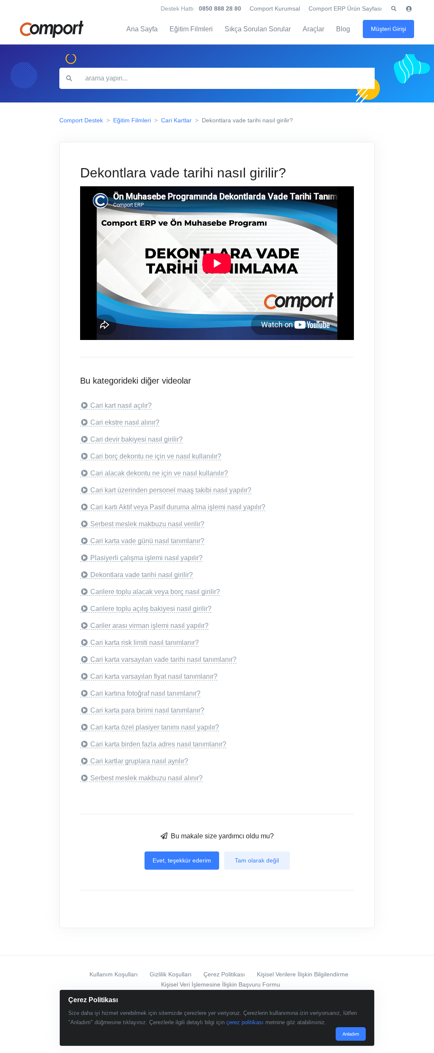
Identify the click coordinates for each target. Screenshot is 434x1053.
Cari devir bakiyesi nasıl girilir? (136, 439)
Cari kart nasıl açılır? (121, 405)
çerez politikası (245, 1022)
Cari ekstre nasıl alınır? (124, 422)
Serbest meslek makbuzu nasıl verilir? (147, 524)
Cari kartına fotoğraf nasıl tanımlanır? (145, 693)
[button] (394, 9)
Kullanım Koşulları (113, 974)
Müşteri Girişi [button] (388, 28)
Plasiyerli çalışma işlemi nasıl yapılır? (146, 557)
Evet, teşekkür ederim (182, 860)
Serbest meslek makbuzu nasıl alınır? (146, 778)
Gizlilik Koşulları (171, 974)
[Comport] (51, 29)
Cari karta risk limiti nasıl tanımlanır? (144, 642)
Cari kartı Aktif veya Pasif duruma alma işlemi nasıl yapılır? (177, 507)
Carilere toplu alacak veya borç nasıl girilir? (155, 591)
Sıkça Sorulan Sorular (258, 29)
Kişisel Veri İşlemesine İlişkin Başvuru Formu (220, 984)
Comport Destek (81, 120)
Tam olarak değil (257, 860)
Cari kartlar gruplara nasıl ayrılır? (139, 761)
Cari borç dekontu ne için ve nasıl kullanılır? (155, 456)
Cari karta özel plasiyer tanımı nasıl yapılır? (154, 727)
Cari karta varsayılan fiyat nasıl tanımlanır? (153, 676)
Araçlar (313, 29)
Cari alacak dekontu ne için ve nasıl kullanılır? (159, 473)
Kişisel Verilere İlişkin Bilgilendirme (302, 974)
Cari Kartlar (176, 120)
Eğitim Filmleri (191, 29)
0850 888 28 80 (220, 8)
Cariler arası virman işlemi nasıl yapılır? (149, 625)
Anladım (350, 1033)
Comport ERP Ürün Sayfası (345, 8)
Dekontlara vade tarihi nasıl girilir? (141, 574)
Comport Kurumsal (275, 8)
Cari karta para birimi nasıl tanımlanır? (147, 710)
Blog (343, 29)
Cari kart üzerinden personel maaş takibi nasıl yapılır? (170, 490)
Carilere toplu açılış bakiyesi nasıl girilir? (150, 608)
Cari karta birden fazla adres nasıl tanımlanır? (158, 744)
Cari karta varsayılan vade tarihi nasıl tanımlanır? (163, 659)
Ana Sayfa (142, 29)
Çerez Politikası (224, 974)
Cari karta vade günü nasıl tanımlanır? (147, 540)
